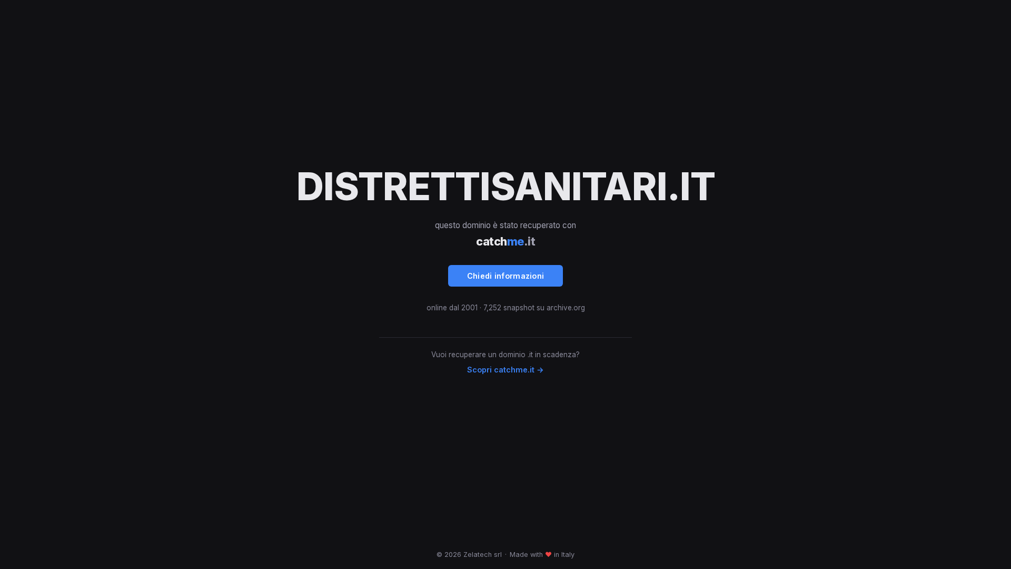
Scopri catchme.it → (505, 369)
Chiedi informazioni (505, 275)
